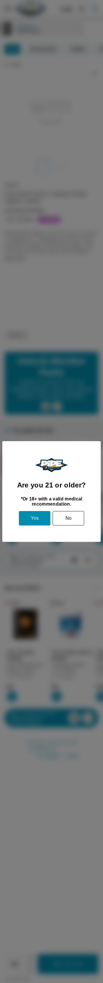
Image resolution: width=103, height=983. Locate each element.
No (69, 518)
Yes (35, 518)
